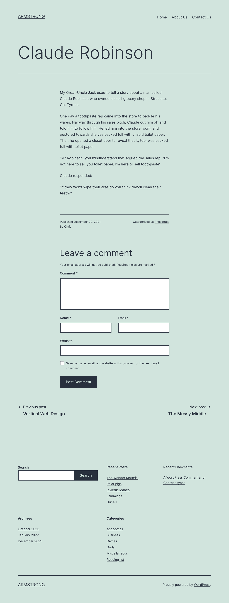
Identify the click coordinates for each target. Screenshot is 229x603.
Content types (174, 483)
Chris (67, 226)
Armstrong (31, 16)
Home (162, 17)
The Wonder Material (122, 478)
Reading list (115, 559)
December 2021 (30, 541)
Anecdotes (162, 221)
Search (23, 467)
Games (112, 541)
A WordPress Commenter (182, 477)
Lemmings (114, 496)
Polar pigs (114, 484)
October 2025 (28, 529)
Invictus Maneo (118, 490)
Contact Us (201, 17)
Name (65, 318)
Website (66, 341)
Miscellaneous (117, 553)
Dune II (112, 502)
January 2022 (28, 535)
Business (113, 535)
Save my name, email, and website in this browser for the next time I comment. (112, 365)
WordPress (202, 585)
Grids (110, 547)
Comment (69, 273)
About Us (179, 17)
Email (123, 318)
